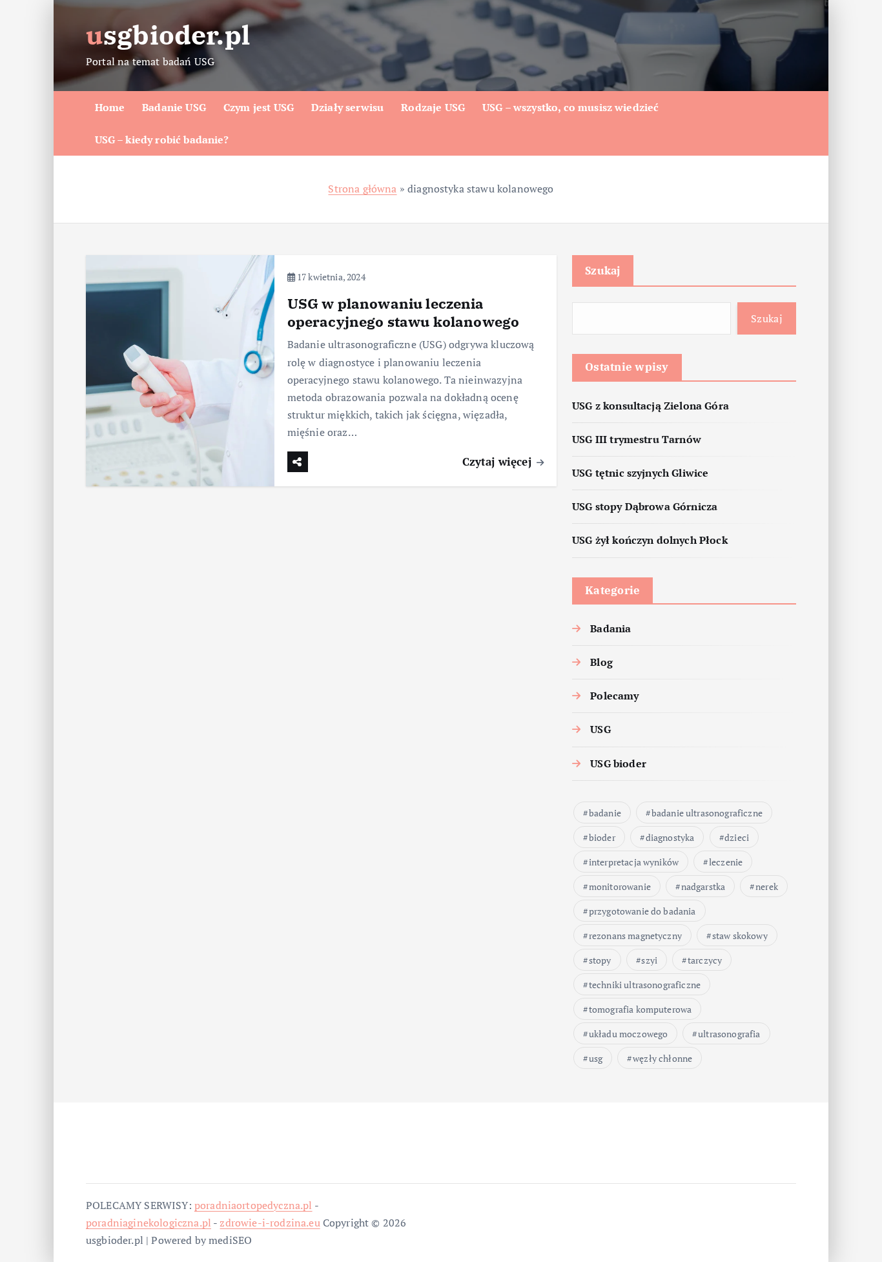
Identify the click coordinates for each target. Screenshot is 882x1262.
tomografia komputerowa (640, 1009)
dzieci (736, 837)
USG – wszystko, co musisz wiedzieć (570, 107)
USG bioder (618, 763)
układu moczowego (628, 1034)
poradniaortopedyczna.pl (253, 1205)
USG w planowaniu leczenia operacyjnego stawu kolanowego (403, 312)
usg (595, 1058)
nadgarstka (703, 886)
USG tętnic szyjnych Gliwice (640, 473)
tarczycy (705, 960)
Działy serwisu (347, 107)
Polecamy (614, 695)
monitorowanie (620, 886)
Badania (610, 628)
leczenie (726, 862)
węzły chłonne (662, 1058)
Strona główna (362, 188)
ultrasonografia (729, 1034)
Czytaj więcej (498, 461)
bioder (602, 837)
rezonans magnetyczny (635, 935)
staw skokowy (740, 935)
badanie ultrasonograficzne (707, 813)
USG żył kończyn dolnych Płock (650, 540)
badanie (605, 813)
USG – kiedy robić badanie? (162, 139)
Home (110, 107)
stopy (600, 960)
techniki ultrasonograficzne (645, 984)
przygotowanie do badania (642, 911)
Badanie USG (174, 107)
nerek (766, 886)
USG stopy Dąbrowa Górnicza (644, 506)
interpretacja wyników (634, 862)
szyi (649, 960)
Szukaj (602, 270)
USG (600, 729)
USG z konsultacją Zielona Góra (650, 405)
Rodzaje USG (433, 107)
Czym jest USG (258, 107)
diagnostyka (670, 837)
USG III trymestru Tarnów (636, 439)
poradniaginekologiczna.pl (148, 1222)
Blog (601, 662)
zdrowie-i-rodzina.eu (270, 1222)
